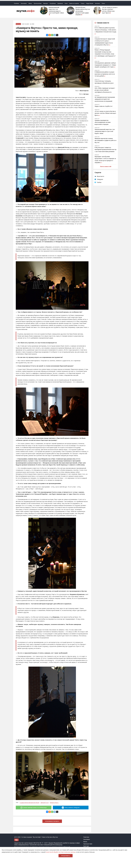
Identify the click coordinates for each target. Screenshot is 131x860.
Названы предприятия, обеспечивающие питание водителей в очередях (103, 122)
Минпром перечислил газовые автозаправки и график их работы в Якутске (105, 140)
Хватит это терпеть (74, 3)
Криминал (60, 3)
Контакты (97, 3)
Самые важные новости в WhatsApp (35, 807)
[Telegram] (55, 35)
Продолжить (65, 855)
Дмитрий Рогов (45, 802)
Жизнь (30, 3)
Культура (45, 3)
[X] (57, 35)
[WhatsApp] (52, 35)
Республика (53, 3)
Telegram (100, 179)
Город (82, 3)
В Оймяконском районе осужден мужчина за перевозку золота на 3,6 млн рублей (105, 74)
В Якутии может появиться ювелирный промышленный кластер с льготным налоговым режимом (105, 149)
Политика (16, 3)
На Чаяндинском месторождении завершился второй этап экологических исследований (105, 99)
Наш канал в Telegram (72, 807)
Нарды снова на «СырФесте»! (103, 106)
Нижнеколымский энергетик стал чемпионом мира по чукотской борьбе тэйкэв (56, 10)
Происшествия (37, 3)
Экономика (24, 3)
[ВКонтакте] (47, 35)
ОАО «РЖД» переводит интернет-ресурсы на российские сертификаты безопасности (105, 90)
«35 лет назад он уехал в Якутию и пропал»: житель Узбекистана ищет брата (109, 10)
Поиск (103, 3)
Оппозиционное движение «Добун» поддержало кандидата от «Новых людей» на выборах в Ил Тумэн (105, 65)
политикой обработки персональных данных (61, 852)
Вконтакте (100, 176)
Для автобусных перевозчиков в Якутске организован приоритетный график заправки (82, 11)
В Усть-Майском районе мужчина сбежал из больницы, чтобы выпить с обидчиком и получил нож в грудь (105, 30)
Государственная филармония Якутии (29, 802)
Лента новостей (105, 166)
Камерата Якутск (54, 802)
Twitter (99, 182)
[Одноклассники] (50, 35)
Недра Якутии (89, 3)
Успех (66, 3)
